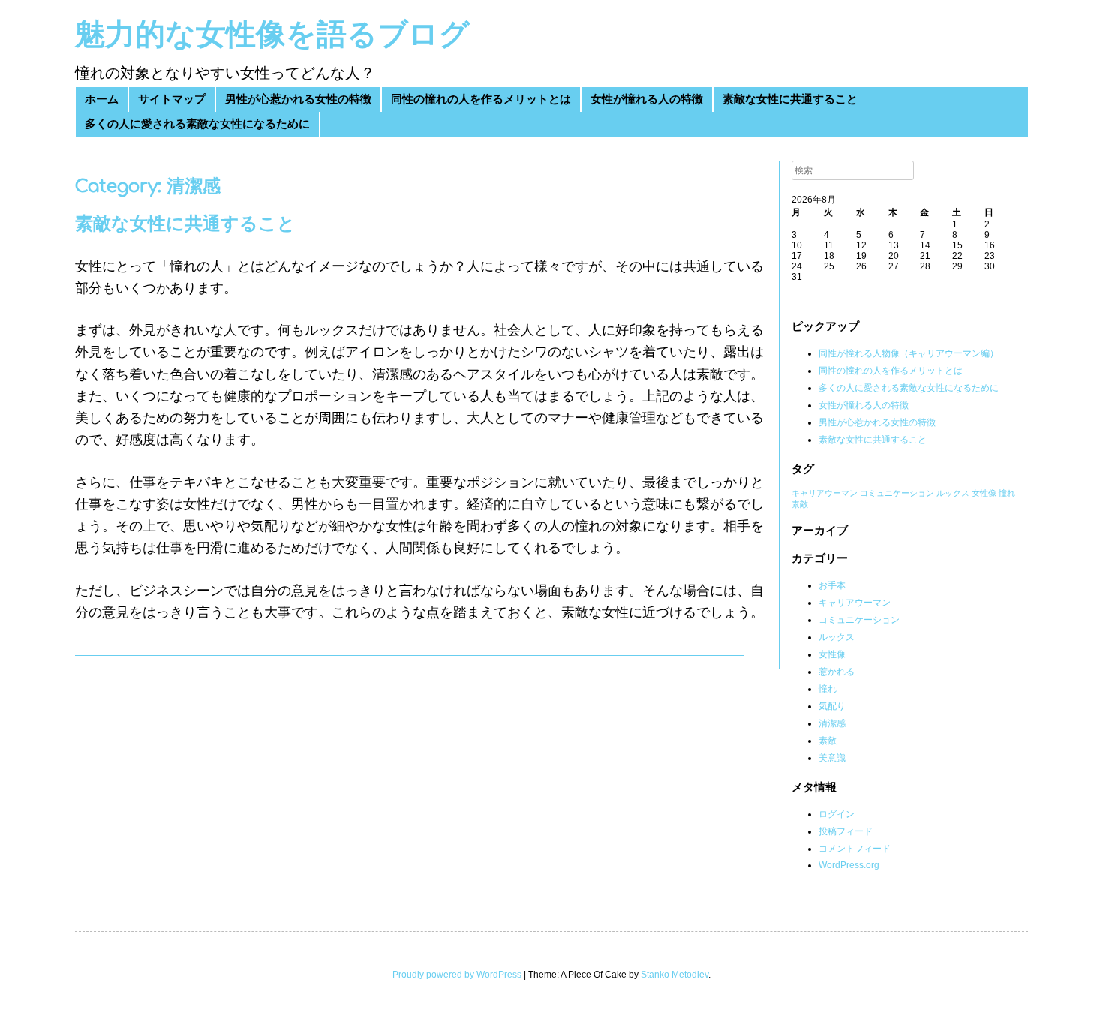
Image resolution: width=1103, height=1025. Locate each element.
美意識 (832, 758)
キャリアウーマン (825, 492)
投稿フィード (846, 831)
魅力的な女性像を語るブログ (272, 34)
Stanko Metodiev (674, 974)
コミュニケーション (897, 492)
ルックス (952, 492)
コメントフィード (855, 848)
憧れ (1007, 492)
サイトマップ (172, 99)
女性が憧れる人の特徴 (647, 99)
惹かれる (837, 671)
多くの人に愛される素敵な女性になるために (197, 124)
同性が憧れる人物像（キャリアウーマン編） (909, 353)
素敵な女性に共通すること (790, 99)
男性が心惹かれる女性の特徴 (298, 99)
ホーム (102, 99)
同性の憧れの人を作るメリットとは (481, 99)
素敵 (800, 504)
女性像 (984, 492)
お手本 (832, 585)
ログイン (837, 814)
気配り (832, 706)
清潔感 (832, 723)
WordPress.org (849, 865)
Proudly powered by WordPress (456, 974)
